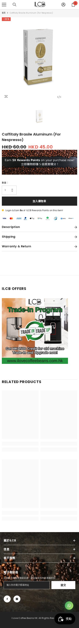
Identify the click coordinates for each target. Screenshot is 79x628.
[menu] (4, 4)
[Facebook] (7, 598)
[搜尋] (14, 4)
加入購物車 (39, 201)
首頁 (4, 13)
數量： (5, 182)
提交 (63, 585)
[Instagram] (16, 598)
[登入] (63, 4)
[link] (20, 444)
